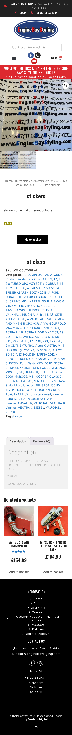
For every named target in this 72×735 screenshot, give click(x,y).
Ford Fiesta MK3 (31, 363)
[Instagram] (38, 55)
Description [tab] (17, 441)
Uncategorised (40, 394)
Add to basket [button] (19, 572)
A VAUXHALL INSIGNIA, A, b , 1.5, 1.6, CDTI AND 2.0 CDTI (34, 314)
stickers (17, 416)
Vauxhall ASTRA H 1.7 (41, 399)
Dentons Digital (38, 719)
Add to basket (32, 240)
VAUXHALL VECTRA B (49, 403)
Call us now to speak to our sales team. (36, 77)
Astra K (40, 345)
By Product (26, 350)
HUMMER (31, 372)
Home (9, 181)
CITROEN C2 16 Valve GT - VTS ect (40, 359)
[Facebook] (32, 663)
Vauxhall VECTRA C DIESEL (25, 407)
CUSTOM (42, 185)
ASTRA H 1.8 (14, 332)
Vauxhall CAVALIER (19, 403)
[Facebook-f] (31, 55)
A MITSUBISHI (39, 301)
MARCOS (20, 376)
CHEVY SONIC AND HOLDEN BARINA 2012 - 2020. (34, 354)
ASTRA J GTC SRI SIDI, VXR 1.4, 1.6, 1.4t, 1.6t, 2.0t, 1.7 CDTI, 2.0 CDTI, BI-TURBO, (34, 341)
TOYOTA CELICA (17, 394)
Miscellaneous (24, 385)
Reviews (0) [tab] (42, 441)
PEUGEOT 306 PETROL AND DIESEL (37, 390)
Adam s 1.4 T (50, 328)
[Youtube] (34, 61)
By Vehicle (21, 181)
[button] (14, 58)
